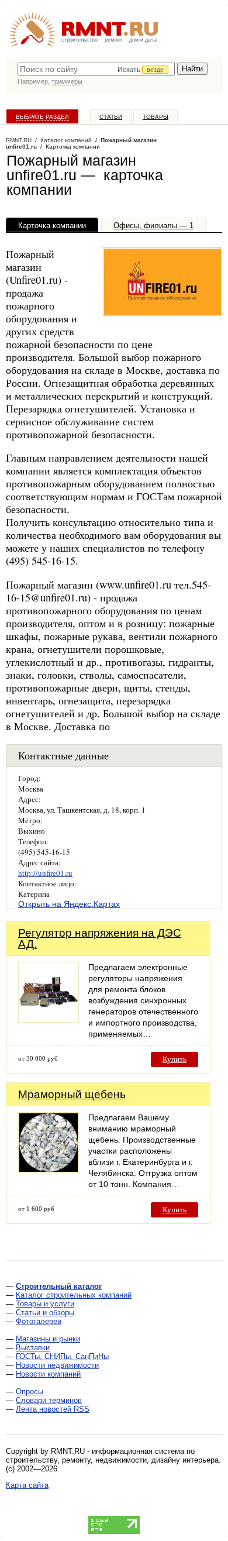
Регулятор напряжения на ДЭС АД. (99, 938)
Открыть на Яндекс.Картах (69, 904)
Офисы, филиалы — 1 (153, 225)
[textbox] (96, 69)
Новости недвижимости (57, 1365)
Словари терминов (49, 1400)
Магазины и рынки (48, 1338)
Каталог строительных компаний (74, 1295)
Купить (174, 1059)
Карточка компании (52, 225)
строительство (79, 40)
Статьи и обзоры (45, 1312)
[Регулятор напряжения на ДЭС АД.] (48, 1019)
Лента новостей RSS (52, 1409)
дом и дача (143, 40)
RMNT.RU (19, 140)
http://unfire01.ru (45, 873)
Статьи (110, 116)
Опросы (29, 1391)
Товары (155, 116)
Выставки (33, 1347)
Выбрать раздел (42, 116)
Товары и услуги (45, 1303)
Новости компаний (48, 1374)
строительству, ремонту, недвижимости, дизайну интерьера (112, 1460)
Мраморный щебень (72, 1094)
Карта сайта (27, 1485)
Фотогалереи (38, 1321)
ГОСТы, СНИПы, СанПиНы (62, 1356)
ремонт (113, 40)
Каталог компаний (66, 140)
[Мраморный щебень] (48, 1169)
